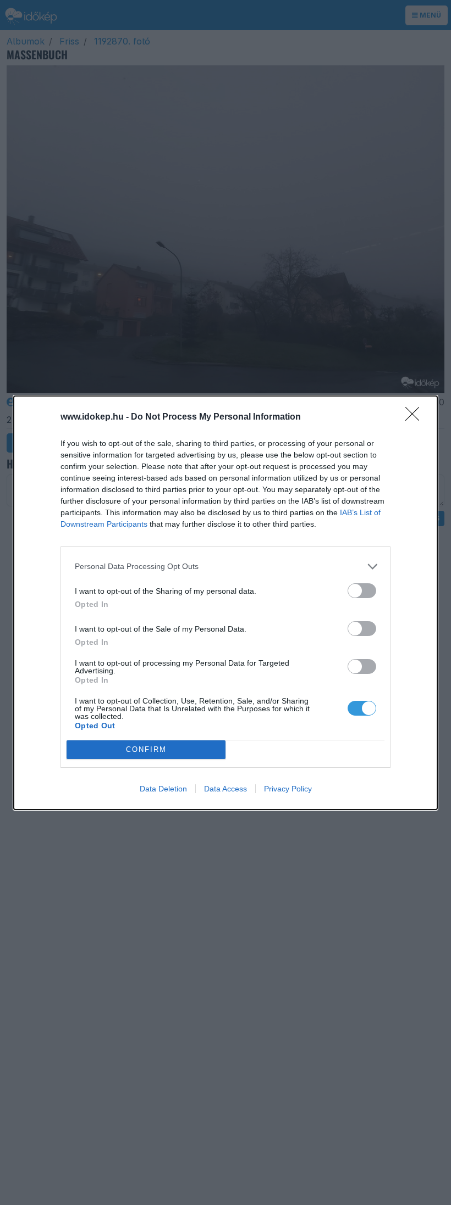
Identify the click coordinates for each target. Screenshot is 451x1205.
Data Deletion (163, 788)
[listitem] (225, 566)
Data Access (225, 788)
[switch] (362, 590)
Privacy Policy (288, 788)
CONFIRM (146, 749)
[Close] (415, 417)
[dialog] (225, 603)
